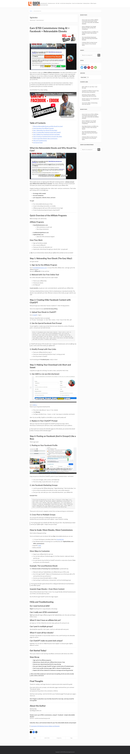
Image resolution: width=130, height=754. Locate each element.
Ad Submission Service (51, 3)
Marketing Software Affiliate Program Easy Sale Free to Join (89, 95)
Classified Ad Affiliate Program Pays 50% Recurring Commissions (90, 91)
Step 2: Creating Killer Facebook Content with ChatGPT (47, 132)
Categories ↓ (59, 738)
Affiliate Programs (93, 3)
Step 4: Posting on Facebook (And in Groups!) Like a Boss (47, 136)
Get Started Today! (38, 142)
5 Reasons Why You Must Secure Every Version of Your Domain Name (89, 44)
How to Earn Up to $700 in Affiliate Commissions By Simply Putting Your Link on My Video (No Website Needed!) (90, 21)
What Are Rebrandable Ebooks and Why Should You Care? (48, 126)
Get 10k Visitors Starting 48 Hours (66, 3)
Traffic (39, 545)
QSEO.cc (35, 405)
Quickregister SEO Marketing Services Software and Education (45, 726)
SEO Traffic (58, 3)
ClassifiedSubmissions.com (40, 267)
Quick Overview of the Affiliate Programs (43, 128)
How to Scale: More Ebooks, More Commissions (45, 138)
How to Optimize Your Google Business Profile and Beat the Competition (89, 28)
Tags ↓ (71, 738)
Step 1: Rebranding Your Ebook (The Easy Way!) (45, 130)
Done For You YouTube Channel (77, 3)
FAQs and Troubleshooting (40, 140)
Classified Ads (60, 539)
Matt (35, 738)
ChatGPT (35, 315)
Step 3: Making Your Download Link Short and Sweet (46, 134)
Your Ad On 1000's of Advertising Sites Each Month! (89, 103)
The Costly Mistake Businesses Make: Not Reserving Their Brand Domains (89, 38)
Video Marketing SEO (43, 3)
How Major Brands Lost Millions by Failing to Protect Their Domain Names (90, 33)
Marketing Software (86, 3)
